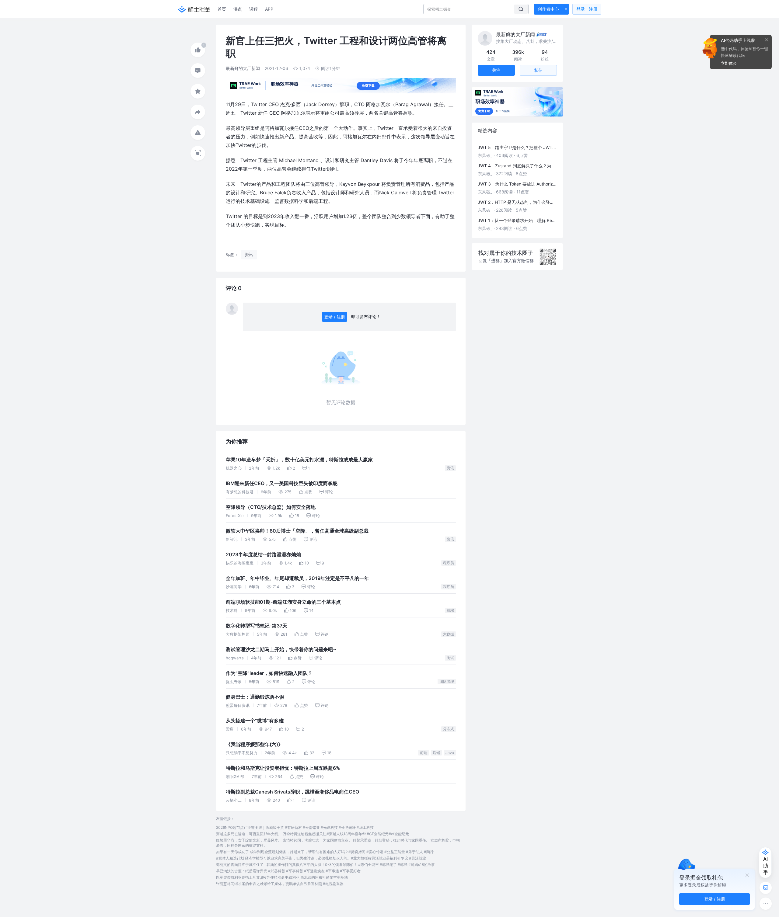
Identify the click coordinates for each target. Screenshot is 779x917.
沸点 (237, 9)
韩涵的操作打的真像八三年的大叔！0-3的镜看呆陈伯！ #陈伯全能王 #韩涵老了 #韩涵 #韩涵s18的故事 (351, 864)
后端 (436, 752)
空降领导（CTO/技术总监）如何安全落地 (271, 507)
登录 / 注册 (334, 316)
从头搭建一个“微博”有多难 (255, 721)
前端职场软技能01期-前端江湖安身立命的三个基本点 (283, 602)
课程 (253, 9)
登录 (586, 9)
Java (449, 752)
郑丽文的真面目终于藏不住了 (240, 864)
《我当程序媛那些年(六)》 (254, 744)
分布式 (448, 729)
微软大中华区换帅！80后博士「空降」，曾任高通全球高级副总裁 (297, 531)
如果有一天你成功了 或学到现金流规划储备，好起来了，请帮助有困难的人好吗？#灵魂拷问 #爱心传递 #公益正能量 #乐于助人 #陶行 (325, 851)
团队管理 (446, 681)
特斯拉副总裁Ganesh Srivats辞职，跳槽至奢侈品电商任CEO (292, 792)
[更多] (766, 904)
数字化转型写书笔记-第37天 (256, 626)
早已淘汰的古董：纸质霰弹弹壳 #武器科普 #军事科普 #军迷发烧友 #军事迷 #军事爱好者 (288, 871)
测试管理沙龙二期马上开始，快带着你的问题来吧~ (281, 649)
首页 (222, 9)
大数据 (448, 634)
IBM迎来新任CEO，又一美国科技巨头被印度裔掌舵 (281, 483)
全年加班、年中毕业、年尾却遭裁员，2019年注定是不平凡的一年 (297, 578)
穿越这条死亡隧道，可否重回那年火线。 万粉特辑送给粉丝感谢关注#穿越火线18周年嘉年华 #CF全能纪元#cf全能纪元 (312, 834)
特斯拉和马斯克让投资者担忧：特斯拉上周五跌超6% (283, 768)
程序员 (448, 563)
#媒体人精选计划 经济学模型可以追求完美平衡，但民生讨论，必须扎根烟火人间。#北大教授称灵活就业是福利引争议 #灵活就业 (321, 858)
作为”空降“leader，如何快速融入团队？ (269, 673)
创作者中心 (548, 9)
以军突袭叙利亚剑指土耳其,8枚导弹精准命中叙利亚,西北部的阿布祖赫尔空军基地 (282, 877)
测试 (450, 657)
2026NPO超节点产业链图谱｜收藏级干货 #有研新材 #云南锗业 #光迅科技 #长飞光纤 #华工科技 (295, 827)
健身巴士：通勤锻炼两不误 (255, 697)
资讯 (450, 468)
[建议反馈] (766, 888)
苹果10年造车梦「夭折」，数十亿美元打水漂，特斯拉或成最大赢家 (299, 460)
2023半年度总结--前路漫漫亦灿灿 (263, 554)
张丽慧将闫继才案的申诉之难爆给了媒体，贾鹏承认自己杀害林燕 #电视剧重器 (280, 883)
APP (269, 9)
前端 (450, 610)
